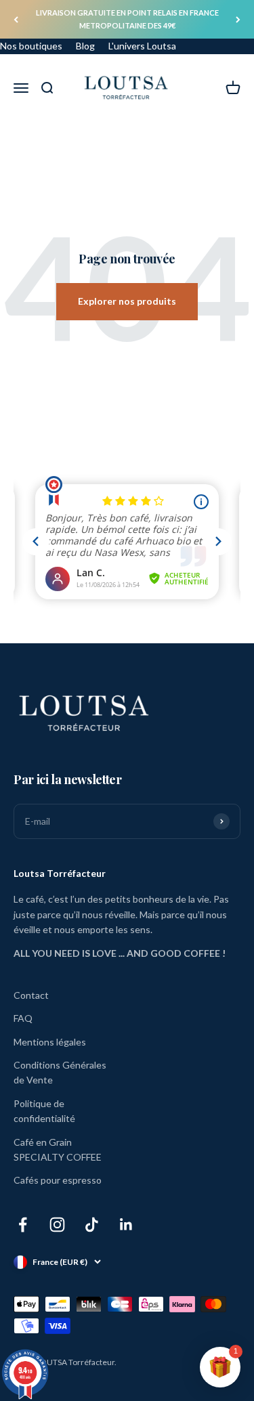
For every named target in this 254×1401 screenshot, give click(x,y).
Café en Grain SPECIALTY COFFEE (58, 1149)
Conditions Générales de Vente (60, 1072)
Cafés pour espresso (58, 1180)
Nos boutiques (31, 45)
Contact (31, 995)
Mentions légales (50, 1042)
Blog (85, 45)
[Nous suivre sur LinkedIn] (126, 1224)
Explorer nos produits (127, 301)
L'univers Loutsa (142, 45)
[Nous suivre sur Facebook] (23, 1224)
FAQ (23, 1018)
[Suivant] (238, 19)
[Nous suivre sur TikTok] (92, 1224)
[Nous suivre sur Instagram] (57, 1224)
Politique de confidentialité (44, 1111)
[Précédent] (16, 19)
